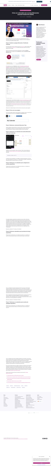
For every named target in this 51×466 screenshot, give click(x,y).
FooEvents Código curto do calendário (15, 151)
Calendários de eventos (17, 385)
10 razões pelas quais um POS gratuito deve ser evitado (15, 375)
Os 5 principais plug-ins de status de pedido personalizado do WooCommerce (18, 382)
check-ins (7, 385)
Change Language (39, 1)
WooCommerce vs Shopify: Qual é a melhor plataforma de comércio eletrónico (19, 376)
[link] (39, 5)
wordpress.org (14, 47)
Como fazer (21, 10)
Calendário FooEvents (21, 69)
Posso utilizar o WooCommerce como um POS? (14, 380)
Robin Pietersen (29, 16)
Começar (38, 59)
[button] (49, 456)
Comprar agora (44, 5)
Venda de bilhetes (13, 387)
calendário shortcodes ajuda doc (15, 370)
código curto (8, 387)
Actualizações (29, 10)
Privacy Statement (43, 464)
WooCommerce (19, 387)
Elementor (23, 46)
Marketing (25, 10)
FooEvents (26, 385)
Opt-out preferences (39, 464)
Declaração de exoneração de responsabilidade (21, 438)
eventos (22, 385)
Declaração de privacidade (7, 438)
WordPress (23, 387)
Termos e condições (13, 438)
